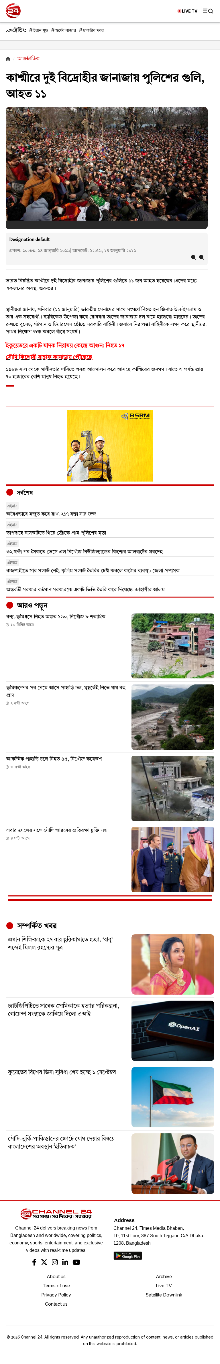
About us (56, 1276)
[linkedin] (65, 1263)
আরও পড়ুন (31, 606)
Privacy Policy (56, 1295)
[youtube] (76, 1263)
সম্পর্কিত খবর (36, 926)
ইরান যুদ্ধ (40, 31)
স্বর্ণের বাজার (65, 31)
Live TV (164, 1285)
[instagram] (55, 1263)
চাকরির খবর (93, 31)
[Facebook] (34, 1263)
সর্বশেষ (24, 493)
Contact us (56, 1304)
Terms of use (56, 1285)
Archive (164, 1276)
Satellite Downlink (164, 1295)
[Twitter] (44, 1263)
